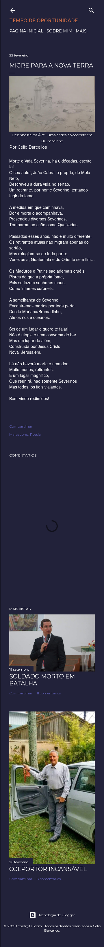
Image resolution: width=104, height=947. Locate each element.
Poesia (35, 434)
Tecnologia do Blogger (56, 915)
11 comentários (49, 693)
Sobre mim (60, 31)
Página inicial (26, 31)
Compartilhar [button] (20, 426)
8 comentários (49, 879)
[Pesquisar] (91, 9)
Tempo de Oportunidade (43, 20)
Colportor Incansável (48, 869)
